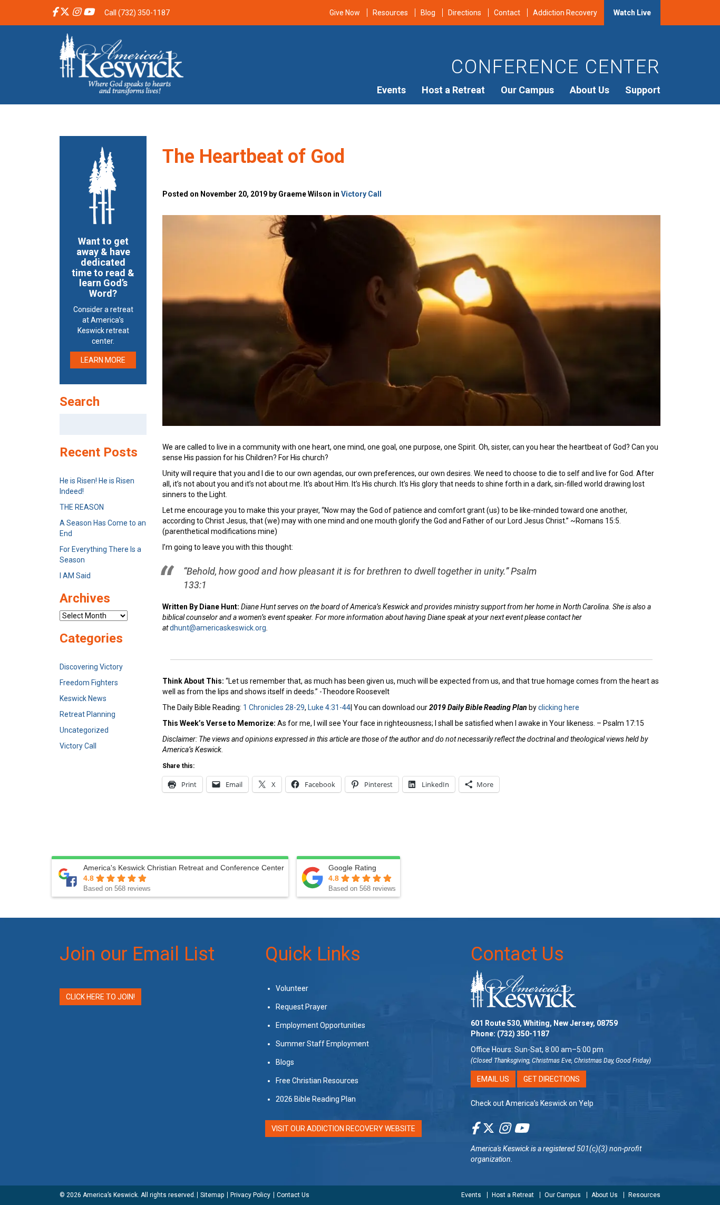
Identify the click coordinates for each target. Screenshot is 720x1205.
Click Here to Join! (100, 997)
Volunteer (292, 988)
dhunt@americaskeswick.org (218, 628)
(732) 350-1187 (523, 1033)
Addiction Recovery (565, 12)
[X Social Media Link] (65, 12)
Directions (464, 12)
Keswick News (83, 698)
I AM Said (75, 575)
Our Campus (527, 89)
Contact (507, 12)
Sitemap (212, 1195)
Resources (390, 12)
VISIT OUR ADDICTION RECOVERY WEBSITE (343, 1128)
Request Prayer (301, 1007)
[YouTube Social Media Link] (88, 12)
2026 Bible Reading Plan (316, 1099)
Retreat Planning (87, 714)
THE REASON (82, 507)
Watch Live (632, 12)
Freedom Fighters (89, 682)
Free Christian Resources (317, 1080)
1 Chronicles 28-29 (274, 707)
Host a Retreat (453, 89)
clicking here (558, 707)
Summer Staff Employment (322, 1043)
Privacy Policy (250, 1195)
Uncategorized (84, 730)
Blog (428, 12)
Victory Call (361, 194)
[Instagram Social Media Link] (76, 12)
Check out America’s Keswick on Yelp (532, 1103)
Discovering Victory (91, 667)
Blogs (285, 1062)
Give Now (344, 12)
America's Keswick (500, 1148)
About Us (589, 89)
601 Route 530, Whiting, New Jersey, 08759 (544, 1023)
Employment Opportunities (320, 1025)
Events (391, 89)
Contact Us (517, 954)
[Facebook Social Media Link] (54, 12)
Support (642, 89)
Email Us (493, 1079)
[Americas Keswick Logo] (121, 63)
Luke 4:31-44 (329, 707)
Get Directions (551, 1079)
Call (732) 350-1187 (137, 12)
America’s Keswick (110, 1195)
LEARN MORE (103, 360)
